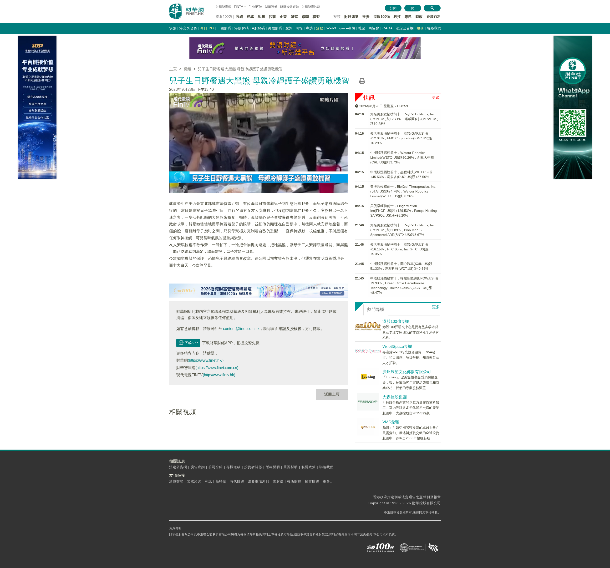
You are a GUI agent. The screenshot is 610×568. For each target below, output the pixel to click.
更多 (436, 98)
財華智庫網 (223, 7)
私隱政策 (308, 467)
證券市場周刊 (258, 481)
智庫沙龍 (311, 7)
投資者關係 (253, 467)
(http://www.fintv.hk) (219, 375)
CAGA (387, 28)
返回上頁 (332, 394)
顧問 (305, 17)
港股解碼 (241, 28)
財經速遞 (351, 17)
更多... (328, 481)
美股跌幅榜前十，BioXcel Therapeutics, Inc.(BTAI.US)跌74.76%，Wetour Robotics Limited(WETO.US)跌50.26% (403, 191)
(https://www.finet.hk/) (206, 360)
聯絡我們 (434, 28)
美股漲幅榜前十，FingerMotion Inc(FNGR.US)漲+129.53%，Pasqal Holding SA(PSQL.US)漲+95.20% (403, 210)
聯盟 (316, 17)
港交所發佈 (188, 28)
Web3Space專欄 (397, 346)
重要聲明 (291, 467)
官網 (239, 17)
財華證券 (271, 7)
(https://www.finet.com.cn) (216, 368)
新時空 (221, 481)
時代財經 (237, 481)
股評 (289, 28)
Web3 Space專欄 (340, 28)
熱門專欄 (375, 309)
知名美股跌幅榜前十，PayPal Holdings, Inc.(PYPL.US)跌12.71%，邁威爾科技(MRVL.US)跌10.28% (404, 119)
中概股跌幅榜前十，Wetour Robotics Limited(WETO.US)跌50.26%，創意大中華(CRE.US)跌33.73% (402, 157)
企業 (283, 17)
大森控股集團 (394, 397)
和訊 (208, 481)
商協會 (374, 28)
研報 (299, 28)
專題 (408, 17)
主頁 (173, 69)
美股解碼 (275, 28)
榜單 (250, 17)
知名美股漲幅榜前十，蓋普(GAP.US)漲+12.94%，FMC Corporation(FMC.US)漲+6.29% (401, 138)
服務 (420, 28)
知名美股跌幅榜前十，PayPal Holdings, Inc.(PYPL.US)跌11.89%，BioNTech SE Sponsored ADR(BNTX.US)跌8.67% (403, 230)
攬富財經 (312, 481)
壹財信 (278, 481)
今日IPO (207, 28)
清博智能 (176, 481)
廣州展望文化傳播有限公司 (406, 372)
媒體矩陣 (289, 7)
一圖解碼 (224, 28)
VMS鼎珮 (390, 422)
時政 (419, 17)
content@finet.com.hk (241, 329)
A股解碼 (258, 28)
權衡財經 (294, 481)
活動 (319, 28)
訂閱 (393, 8)
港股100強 (381, 17)
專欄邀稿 (233, 467)
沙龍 (272, 17)
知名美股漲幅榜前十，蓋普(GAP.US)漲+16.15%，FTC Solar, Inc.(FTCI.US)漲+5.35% (399, 249)
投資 (366, 17)
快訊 (172, 28)
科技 (397, 17)
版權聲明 (273, 467)
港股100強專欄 (395, 321)
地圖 (261, 17)
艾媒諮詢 (194, 481)
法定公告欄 (405, 28)
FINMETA (255, 7)
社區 (362, 28)
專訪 (309, 28)
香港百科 (434, 17)
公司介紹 (215, 467)
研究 (294, 17)
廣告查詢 (198, 467)
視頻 (187, 69)
